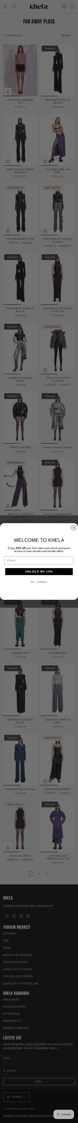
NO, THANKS (39, 582)
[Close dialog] (73, 527)
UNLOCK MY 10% (39, 571)
